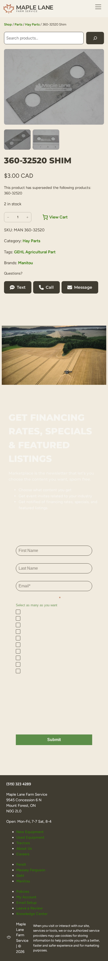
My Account (26, 897)
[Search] (95, 38)
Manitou (25, 262)
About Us (24, 848)
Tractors (23, 843)
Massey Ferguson (30, 870)
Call (50, 287)
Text (21, 287)
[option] (46, 139)
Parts (18, 24)
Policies (22, 891)
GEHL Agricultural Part (35, 252)
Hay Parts (32, 24)
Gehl (20, 875)
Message (83, 287)
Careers (22, 854)
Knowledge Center (31, 913)
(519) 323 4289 (18, 784)
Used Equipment (30, 837)
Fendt (21, 864)
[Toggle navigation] (98, 7)
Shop (8, 24)
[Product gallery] (54, 87)
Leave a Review (29, 908)
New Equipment (30, 832)
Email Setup (26, 902)
